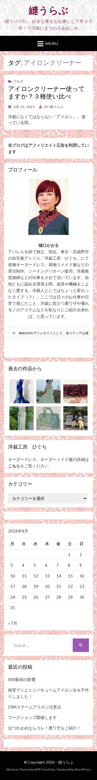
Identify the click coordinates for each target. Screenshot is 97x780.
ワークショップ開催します (32, 717)
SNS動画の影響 (22, 679)
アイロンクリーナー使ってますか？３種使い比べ (46, 92)
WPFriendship (44, 769)
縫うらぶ (48, 10)
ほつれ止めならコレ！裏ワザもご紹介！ (44, 727)
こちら (14, 465)
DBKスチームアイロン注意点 (34, 706)
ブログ (18, 81)
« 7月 (12, 623)
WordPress (82, 769)
